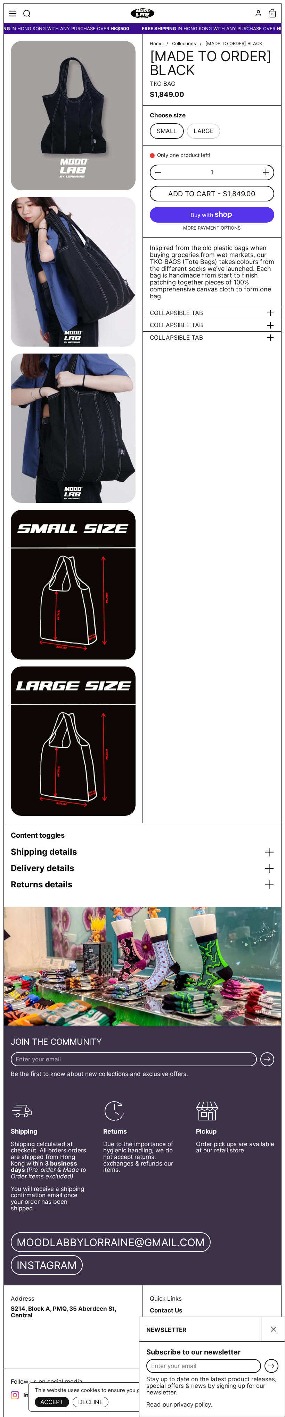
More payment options (212, 227)
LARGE (203, 130)
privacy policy (192, 1404)
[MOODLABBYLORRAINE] (142, 13)
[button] (27, 13)
